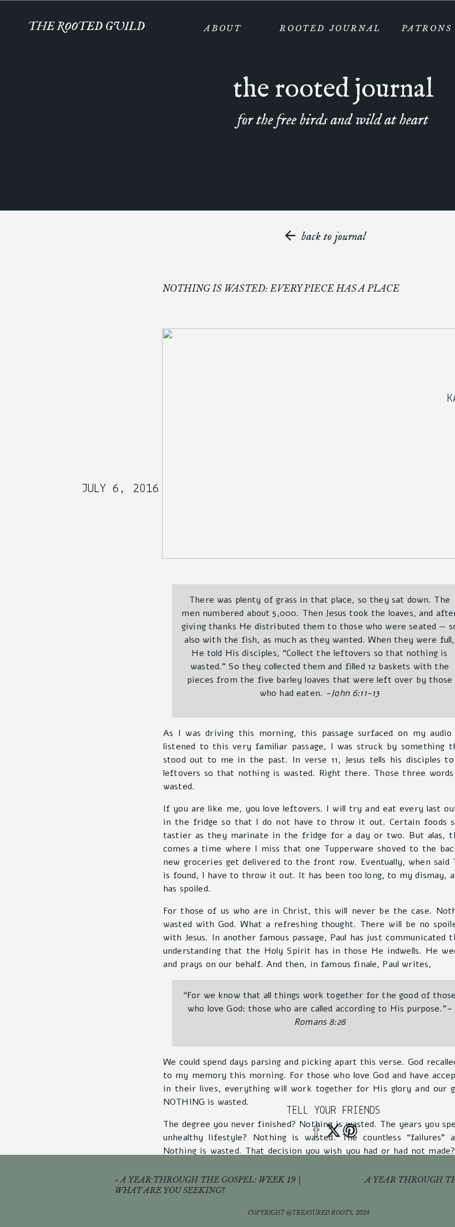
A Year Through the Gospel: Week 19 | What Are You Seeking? (208, 1185)
